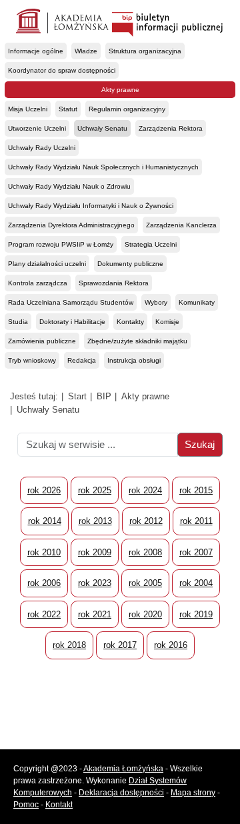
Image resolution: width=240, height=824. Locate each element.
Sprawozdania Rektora (114, 283)
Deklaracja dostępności (121, 792)
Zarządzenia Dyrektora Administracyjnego (71, 225)
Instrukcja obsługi (134, 360)
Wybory (156, 302)
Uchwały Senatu (102, 128)
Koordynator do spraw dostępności (61, 70)
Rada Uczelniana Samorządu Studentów (70, 302)
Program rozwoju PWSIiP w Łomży (60, 244)
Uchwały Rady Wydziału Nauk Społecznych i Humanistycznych (103, 167)
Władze (86, 51)
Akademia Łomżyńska (123, 768)
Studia (18, 321)
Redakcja (81, 360)
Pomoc (26, 804)
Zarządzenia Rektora (171, 128)
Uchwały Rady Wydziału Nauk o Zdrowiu (69, 186)
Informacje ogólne (35, 51)
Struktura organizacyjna (145, 51)
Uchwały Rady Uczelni (41, 147)
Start (77, 396)
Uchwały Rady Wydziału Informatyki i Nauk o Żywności (90, 205)
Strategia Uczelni (151, 244)
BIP (104, 396)
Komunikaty (197, 302)
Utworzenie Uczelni (37, 128)
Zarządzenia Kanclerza (181, 225)
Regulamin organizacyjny (127, 109)
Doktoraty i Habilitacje (72, 321)
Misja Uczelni (27, 109)
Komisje (167, 321)
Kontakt (59, 804)
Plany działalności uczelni (47, 263)
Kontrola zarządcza (37, 283)
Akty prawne (120, 89)
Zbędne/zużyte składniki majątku (137, 341)
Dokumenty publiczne (130, 263)
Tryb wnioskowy (32, 360)
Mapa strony (193, 792)
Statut (68, 109)
